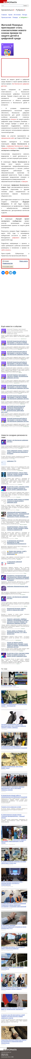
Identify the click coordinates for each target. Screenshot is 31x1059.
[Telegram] (10, 272)
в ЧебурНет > (23, 17)
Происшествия (6, 17)
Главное (4, 14)
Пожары (15, 17)
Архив (10, 14)
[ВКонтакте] (3, 272)
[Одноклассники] (7, 272)
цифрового (15, 237)
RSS (12, 1056)
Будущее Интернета (8, 148)
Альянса (13, 119)
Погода (24, 14)
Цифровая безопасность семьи (17, 146)
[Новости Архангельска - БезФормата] (8, 2)
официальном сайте (7, 138)
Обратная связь (4, 1054)
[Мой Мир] (14, 272)
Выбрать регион (4, 1055)
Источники (17, 14)
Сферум (24, 181)
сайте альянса (6, 250)
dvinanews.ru (6, 56)
